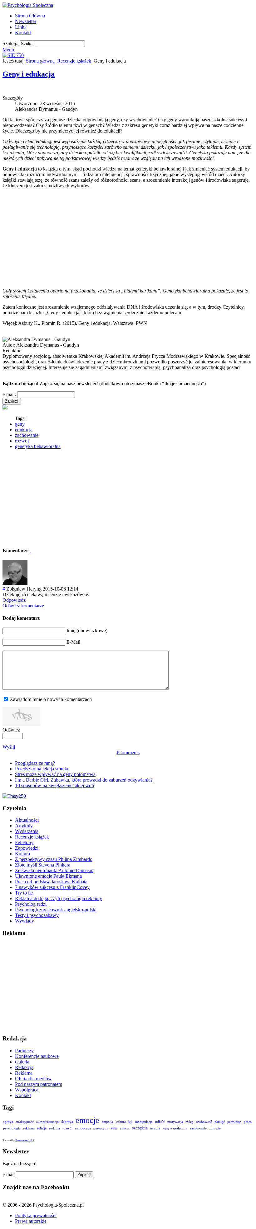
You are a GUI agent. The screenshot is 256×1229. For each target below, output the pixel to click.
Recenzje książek (74, 60)
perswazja (234, 1122)
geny (20, 424)
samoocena (83, 1128)
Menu (8, 49)
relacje (42, 1128)
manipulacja (144, 1122)
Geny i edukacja (28, 74)
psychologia (12, 1128)
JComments (128, 752)
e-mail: (9, 394)
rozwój (22, 440)
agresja (8, 1122)
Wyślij (8, 747)
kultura (121, 1122)
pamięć (219, 1122)
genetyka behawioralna (38, 446)
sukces (125, 1128)
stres (114, 1128)
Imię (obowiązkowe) (86, 630)
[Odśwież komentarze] (30, 550)
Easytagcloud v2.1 (24, 1140)
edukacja (23, 429)
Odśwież (11, 729)
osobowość (204, 1122)
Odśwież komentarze (23, 605)
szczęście (140, 1127)
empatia (107, 1122)
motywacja (175, 1122)
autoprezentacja (47, 1122)
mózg (189, 1122)
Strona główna (40, 60)
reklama (29, 1128)
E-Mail (73, 642)
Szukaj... (11, 43)
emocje (87, 1120)
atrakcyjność (25, 1122)
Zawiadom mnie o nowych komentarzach (51, 699)
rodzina (54, 1128)
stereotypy (100, 1128)
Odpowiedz (14, 600)
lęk (130, 1122)
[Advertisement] (128, 238)
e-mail (8, 1174)
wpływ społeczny (174, 1128)
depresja (67, 1122)
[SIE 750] (13, 55)
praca (248, 1122)
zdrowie (215, 1128)
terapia (155, 1128)
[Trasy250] (14, 796)
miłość (160, 1121)
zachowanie (26, 435)
